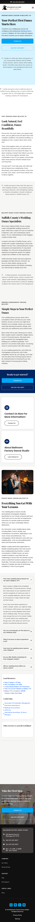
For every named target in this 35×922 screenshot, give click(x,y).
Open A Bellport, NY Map (13, 682)
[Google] (11, 904)
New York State (16, 693)
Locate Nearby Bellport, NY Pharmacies (17, 686)
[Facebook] (15, 904)
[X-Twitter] (19, 904)
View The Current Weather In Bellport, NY (18, 688)
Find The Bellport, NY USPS (13, 684)
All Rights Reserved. (17, 911)
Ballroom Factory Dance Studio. (19, 909)
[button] (33, 7)
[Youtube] (24, 904)
